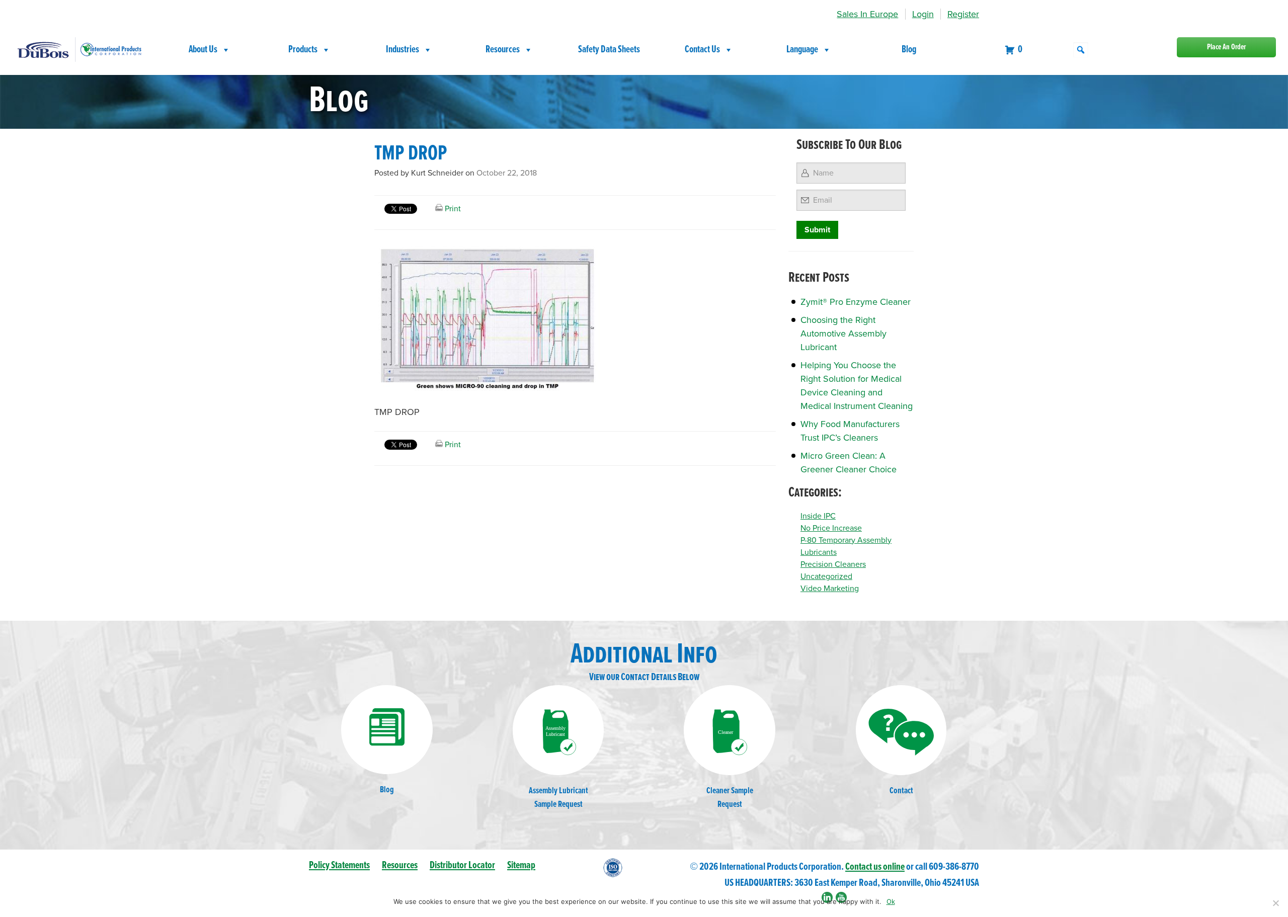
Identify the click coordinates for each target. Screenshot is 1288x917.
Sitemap (521, 865)
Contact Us (702, 49)
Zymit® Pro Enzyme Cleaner (855, 301)
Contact (901, 791)
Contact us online (875, 867)
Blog (909, 49)
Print (452, 209)
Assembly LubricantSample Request (558, 797)
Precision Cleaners (833, 564)
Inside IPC (818, 516)
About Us (203, 49)
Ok (891, 901)
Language (802, 49)
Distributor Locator (462, 865)
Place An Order (1226, 47)
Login (923, 14)
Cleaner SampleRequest (729, 797)
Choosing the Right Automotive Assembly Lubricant (843, 333)
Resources (503, 49)
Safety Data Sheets (609, 49)
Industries (402, 49)
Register (963, 14)
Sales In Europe (867, 14)
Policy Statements (339, 865)
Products (302, 49)
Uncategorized (826, 576)
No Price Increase (831, 528)
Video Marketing (829, 588)
